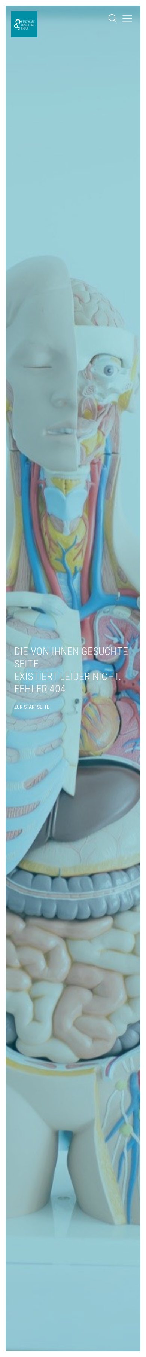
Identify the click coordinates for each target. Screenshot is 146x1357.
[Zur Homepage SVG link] (24, 24)
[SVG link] (112, 18)
